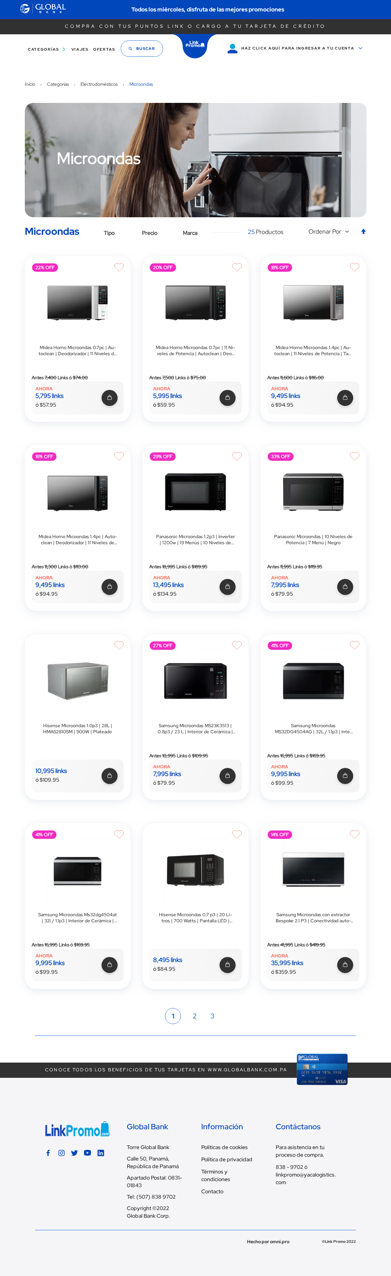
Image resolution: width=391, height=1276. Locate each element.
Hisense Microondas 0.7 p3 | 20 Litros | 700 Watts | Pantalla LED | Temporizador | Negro (195, 918)
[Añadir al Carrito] (108, 398)
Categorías (58, 84)
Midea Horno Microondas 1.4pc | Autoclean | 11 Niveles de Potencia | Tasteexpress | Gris (313, 351)
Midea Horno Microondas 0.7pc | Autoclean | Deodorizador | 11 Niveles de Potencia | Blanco (77, 351)
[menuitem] (45, 49)
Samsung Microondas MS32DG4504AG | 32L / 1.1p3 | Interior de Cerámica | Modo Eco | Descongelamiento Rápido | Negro (313, 729)
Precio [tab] (149, 232)
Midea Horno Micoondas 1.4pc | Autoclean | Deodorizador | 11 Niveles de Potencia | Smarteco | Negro (78, 540)
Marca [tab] (190, 232)
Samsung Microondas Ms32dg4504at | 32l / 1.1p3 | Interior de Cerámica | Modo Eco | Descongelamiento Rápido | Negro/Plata (77, 918)
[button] (330, 232)
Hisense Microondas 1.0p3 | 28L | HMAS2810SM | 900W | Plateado (77, 729)
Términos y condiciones (215, 1175)
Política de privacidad (226, 1159)
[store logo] (195, 46)
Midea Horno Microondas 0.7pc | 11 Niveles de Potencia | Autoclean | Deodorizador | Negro (195, 351)
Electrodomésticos (100, 84)
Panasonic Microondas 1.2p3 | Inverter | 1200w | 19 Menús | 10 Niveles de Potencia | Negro (195, 540)
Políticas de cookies (224, 1147)
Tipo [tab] (109, 232)
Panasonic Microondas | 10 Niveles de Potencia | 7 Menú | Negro (313, 540)
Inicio (30, 84)
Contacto (212, 1191)
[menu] (69, 49)
